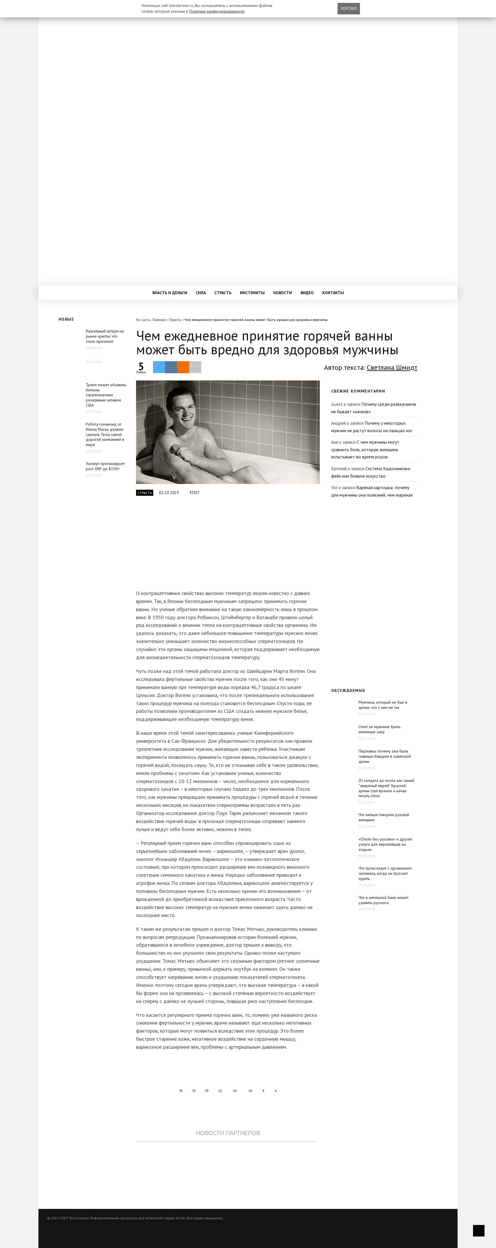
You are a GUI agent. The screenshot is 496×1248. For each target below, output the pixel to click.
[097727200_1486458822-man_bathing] (228, 432)
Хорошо (348, 8)
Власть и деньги (169, 292)
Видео (307, 292)
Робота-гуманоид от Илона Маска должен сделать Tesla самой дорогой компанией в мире (105, 434)
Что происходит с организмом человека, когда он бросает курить (385, 873)
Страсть (222, 292)
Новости (282, 292)
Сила (201, 292)
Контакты (333, 292)
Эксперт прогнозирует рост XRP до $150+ (105, 466)
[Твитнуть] (159, 367)
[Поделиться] (171, 367)
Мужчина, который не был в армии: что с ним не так (383, 705)
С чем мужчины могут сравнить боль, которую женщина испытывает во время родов (365, 449)
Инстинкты (252, 292)
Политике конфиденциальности (216, 11)
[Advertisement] (226, 546)
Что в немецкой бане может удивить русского (383, 900)
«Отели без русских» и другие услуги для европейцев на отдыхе (385, 844)
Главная (158, 319)
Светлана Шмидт (392, 367)
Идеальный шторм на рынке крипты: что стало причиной (105, 336)
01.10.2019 (169, 492)
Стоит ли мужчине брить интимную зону (379, 729)
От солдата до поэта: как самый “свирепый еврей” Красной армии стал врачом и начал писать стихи (386, 788)
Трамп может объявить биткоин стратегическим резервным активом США (106, 395)
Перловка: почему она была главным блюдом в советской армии (385, 756)
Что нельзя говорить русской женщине (384, 817)
